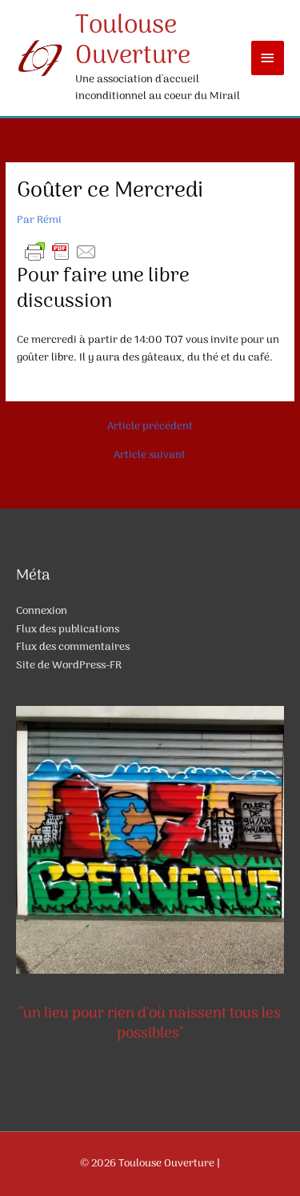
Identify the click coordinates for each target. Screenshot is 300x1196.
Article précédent (150, 427)
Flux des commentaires (73, 647)
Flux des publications (67, 629)
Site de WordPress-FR (69, 665)
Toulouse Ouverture (132, 42)
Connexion (41, 611)
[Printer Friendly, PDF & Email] (61, 251)
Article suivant (150, 455)
